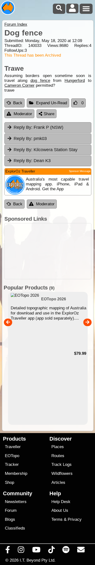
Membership (16, 473)
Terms (57, 519)
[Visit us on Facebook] (8, 550)
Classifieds (15, 528)
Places (57, 446)
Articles (58, 482)
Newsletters (16, 501)
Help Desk (60, 501)
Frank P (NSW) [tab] (38, 127)
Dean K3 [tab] (32, 160)
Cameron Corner (19, 85)
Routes (57, 455)
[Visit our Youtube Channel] (36, 550)
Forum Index (15, 24)
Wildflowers (62, 473)
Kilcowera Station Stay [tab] (45, 149)
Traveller (13, 446)
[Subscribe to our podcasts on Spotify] (66, 550)
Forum (11, 510)
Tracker (12, 464)
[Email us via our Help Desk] (81, 550)
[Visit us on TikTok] (51, 550)
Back (17, 103)
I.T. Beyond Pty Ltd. (38, 560)
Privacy (75, 519)
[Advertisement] (48, 251)
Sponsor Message (80, 171)
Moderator (23, 114)
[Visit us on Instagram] (21, 550)
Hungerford (75, 80)
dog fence (40, 80)
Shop (9, 482)
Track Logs (61, 464)
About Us (59, 510)
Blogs (10, 519)
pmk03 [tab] (30, 138)
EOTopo (12, 455)
